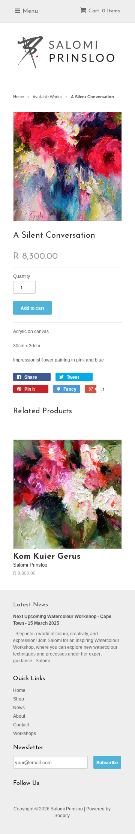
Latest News (30, 605)
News (19, 707)
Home (19, 690)
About (19, 716)
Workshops (24, 733)
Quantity (21, 276)
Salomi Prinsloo (67, 809)
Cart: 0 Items (104, 11)
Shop (18, 699)
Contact (21, 725)
